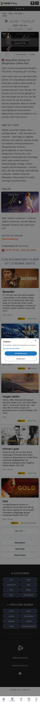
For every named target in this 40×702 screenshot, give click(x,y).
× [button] (35, 341)
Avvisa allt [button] (20, 359)
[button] (21, 353)
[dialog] (20, 351)
